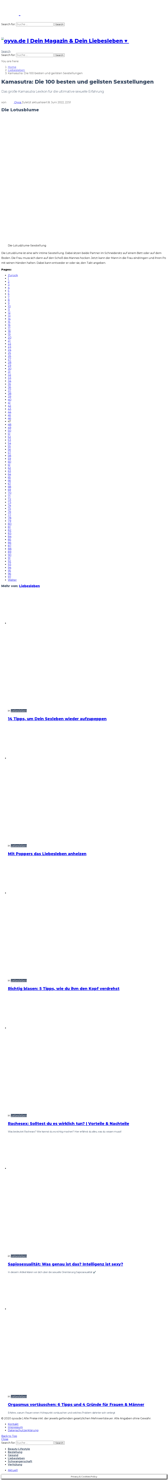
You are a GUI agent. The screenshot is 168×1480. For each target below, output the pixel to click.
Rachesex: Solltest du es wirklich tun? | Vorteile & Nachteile (68, 1123)
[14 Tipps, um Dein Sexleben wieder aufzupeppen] (87, 649)
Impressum (15, 1427)
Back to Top (9, 1436)
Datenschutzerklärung (23, 1430)
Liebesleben (29, 586)
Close (4, 1439)
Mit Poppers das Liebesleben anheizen (47, 854)
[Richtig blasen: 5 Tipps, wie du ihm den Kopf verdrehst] (87, 918)
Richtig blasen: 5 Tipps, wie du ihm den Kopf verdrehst (63, 988)
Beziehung (15, 1452)
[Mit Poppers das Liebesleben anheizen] (87, 784)
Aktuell (13, 1470)
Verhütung (15, 1464)
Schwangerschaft (20, 1461)
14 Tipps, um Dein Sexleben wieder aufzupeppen (57, 719)
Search (59, 24)
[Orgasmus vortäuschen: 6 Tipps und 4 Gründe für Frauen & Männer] (87, 1334)
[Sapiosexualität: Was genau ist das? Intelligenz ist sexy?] (87, 1194)
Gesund (13, 1455)
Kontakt (13, 1424)
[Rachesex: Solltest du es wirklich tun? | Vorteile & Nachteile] (87, 1053)
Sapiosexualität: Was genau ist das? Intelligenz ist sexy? (65, 1264)
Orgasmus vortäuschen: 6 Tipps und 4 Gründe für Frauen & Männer (76, 1404)
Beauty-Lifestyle (19, 1449)
